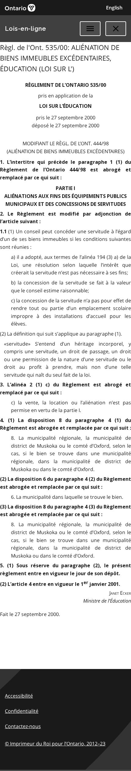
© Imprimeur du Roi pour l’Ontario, (55, 743)
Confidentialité (21, 711)
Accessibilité (19, 695)
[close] (115, 28)
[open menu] (90, 28)
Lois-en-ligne (25, 28)
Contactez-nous (23, 726)
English (114, 7)
